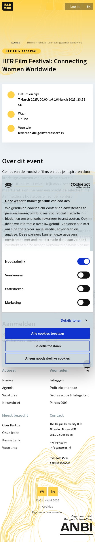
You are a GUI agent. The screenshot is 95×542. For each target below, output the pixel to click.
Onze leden (10, 432)
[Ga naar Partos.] (3, 43)
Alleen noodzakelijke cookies (47, 358)
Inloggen (57, 380)
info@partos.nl (60, 448)
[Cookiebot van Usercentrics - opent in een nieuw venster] (70, 185)
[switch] (83, 275)
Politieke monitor (63, 387)
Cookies (47, 506)
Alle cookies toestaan (47, 333)
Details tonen (71, 320)
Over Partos (11, 425)
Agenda (7, 387)
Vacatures (9, 395)
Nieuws (7, 380)
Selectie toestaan (47, 346)
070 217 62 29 (58, 443)
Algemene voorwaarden (47, 512)
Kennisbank (11, 440)
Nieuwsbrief (11, 402)
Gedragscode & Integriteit (69, 395)
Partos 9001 (59, 402)
